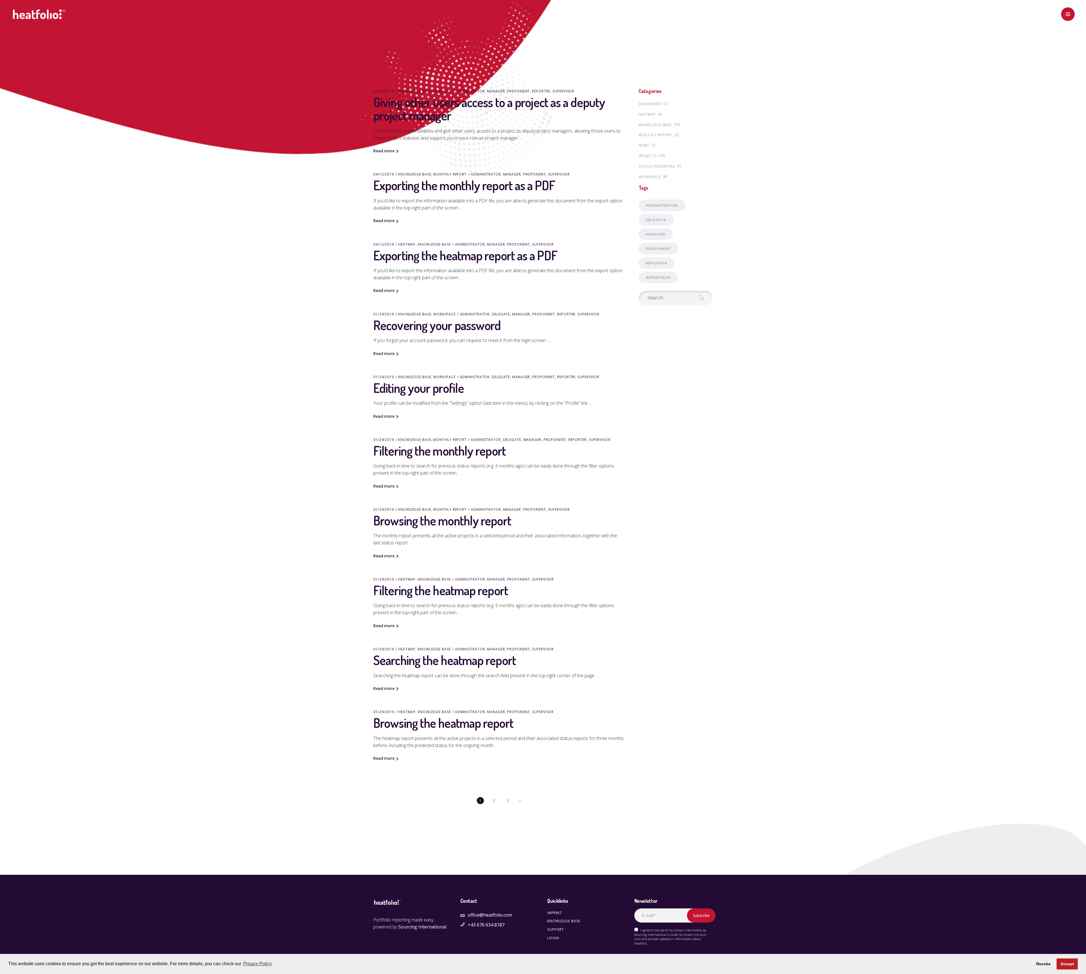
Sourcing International (422, 927)
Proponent (518, 91)
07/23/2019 (383, 91)
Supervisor (563, 91)
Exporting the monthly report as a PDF (464, 185)
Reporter (541, 91)
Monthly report (450, 174)
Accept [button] (1067, 964)
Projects (442, 91)
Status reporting (657, 166)
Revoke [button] (1043, 964)
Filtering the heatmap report (440, 590)
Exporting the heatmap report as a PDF (465, 255)
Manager (496, 91)
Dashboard (650, 103)
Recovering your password (437, 325)
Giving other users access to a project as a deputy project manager (489, 109)
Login (553, 938)
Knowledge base (414, 91)
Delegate (501, 314)
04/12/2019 (383, 174)
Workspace (444, 314)
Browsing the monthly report (442, 520)
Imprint (554, 912)
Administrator (470, 91)
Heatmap (406, 244)
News (644, 145)
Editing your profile (418, 388)
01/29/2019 (383, 314)
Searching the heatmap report (444, 660)
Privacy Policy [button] (257, 963)
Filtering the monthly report (439, 451)
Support (555, 929)
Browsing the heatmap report (443, 723)
